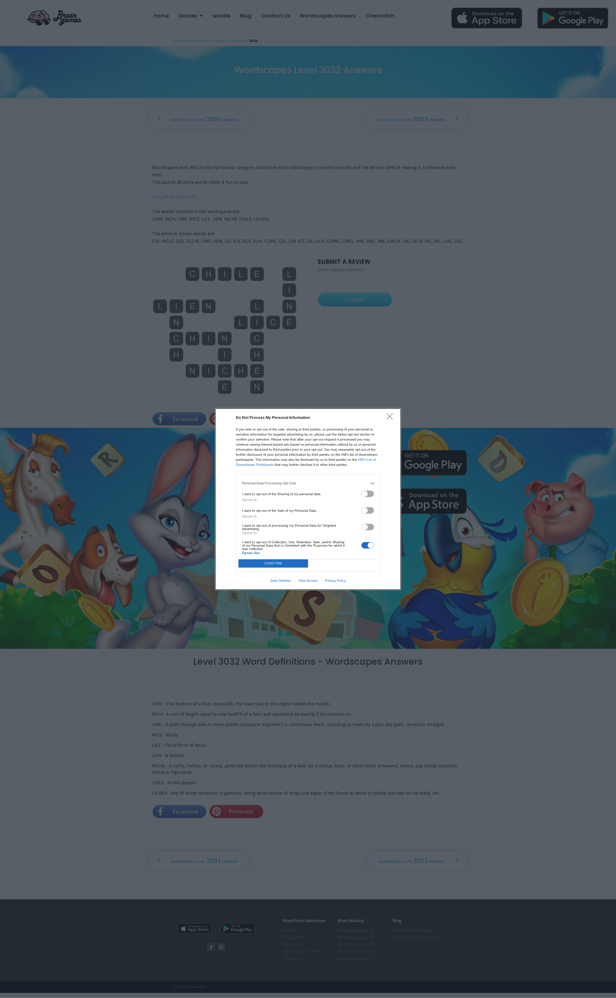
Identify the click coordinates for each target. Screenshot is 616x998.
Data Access (308, 580)
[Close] (391, 418)
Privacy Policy (335, 580)
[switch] (367, 494)
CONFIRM (273, 563)
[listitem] (308, 483)
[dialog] (308, 499)
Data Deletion (280, 580)
